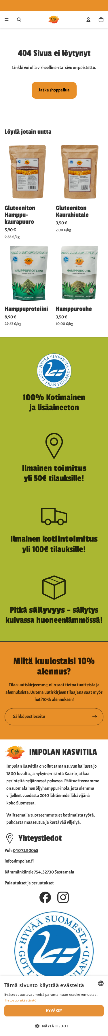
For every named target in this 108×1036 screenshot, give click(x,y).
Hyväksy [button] (54, 1010)
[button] (54, 1025)
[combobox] (101, 983)
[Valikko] (6, 19)
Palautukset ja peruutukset (29, 883)
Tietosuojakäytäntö (20, 1000)
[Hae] (19, 19)
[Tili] (88, 19)
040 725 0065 (25, 850)
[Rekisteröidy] (95, 717)
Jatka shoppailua (54, 90)
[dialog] (54, 1006)
